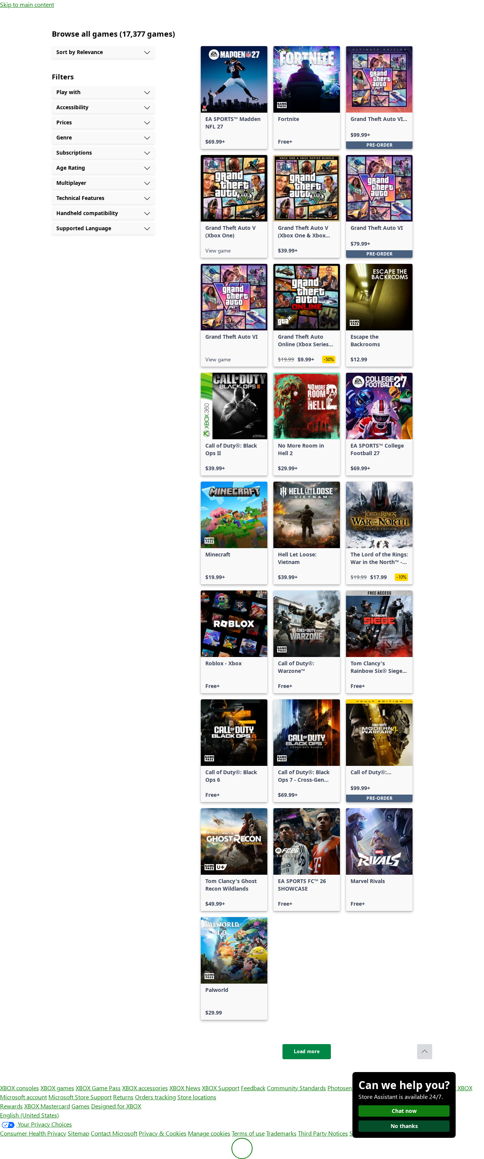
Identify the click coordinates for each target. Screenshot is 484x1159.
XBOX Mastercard (47, 1106)
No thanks (404, 1126)
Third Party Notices (323, 1133)
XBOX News (184, 1088)
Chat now (404, 1110)
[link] (234, 97)
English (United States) (29, 1115)
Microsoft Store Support (80, 1097)
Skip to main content (27, 4)
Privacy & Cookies (162, 1133)
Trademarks (281, 1133)
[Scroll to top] (424, 1051)
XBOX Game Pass (98, 1088)
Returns (123, 1097)
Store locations (196, 1097)
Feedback (253, 1088)
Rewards (11, 1106)
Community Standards (296, 1088)
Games (80, 1106)
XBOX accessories (145, 1088)
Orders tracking (155, 1097)
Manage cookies (209, 1133)
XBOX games (57, 1088)
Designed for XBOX (116, 1106)
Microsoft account (23, 1097)
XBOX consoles (19, 1088)
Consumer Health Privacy (33, 1133)
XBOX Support (220, 1088)
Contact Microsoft (114, 1133)
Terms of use (248, 1133)
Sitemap (78, 1133)
